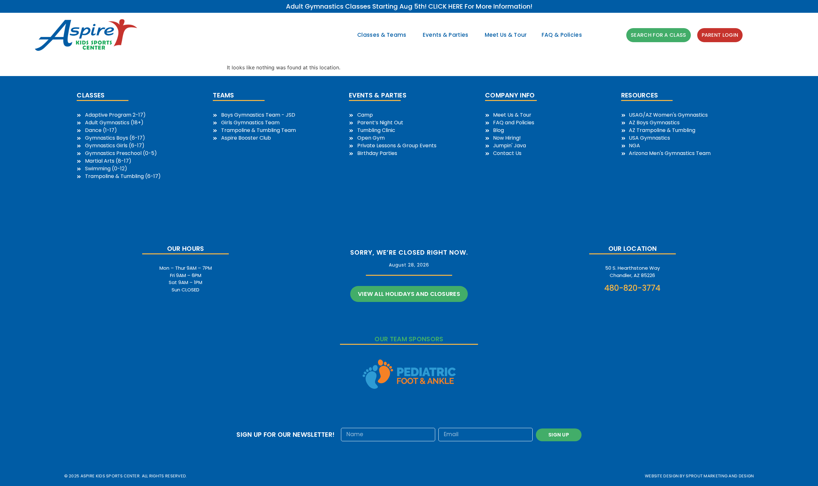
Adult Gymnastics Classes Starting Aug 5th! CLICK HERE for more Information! (409, 6)
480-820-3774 (632, 288)
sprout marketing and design (720, 476)
